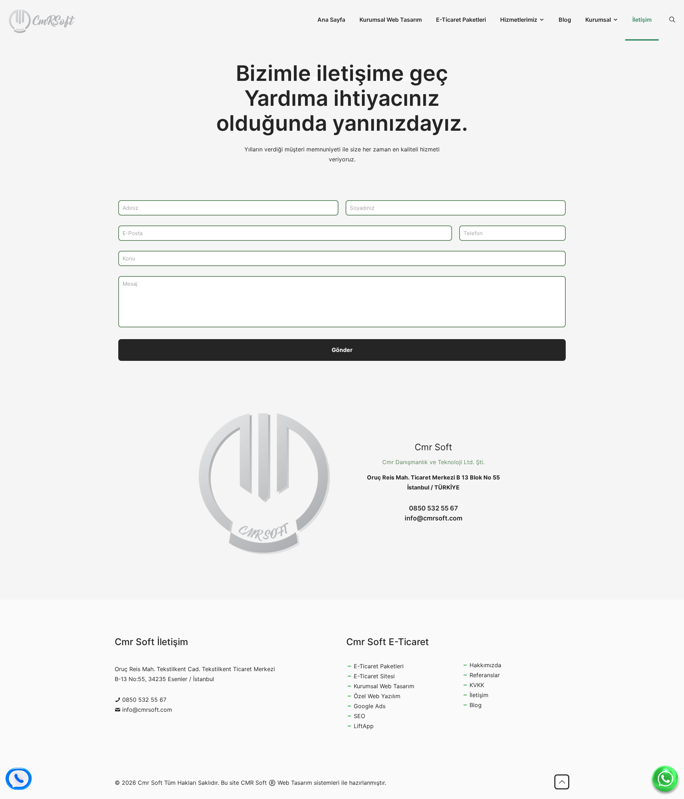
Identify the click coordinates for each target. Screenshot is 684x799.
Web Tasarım (295, 782)
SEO (359, 716)
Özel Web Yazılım (377, 696)
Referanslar (485, 675)
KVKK (477, 685)
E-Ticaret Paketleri (379, 666)
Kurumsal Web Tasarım (384, 686)
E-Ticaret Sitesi (374, 676)
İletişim (479, 695)
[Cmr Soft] (42, 19)
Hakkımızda (485, 665)
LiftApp (364, 726)
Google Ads (369, 706)
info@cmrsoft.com (433, 518)
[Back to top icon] (561, 781)
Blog (476, 705)
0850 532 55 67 (433, 508)
